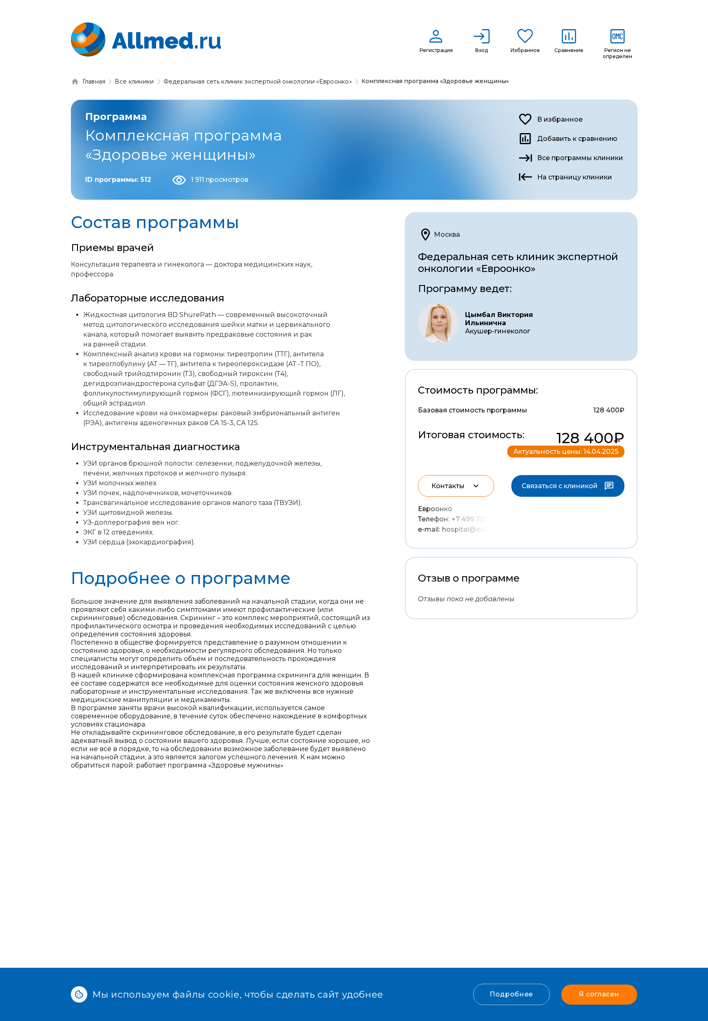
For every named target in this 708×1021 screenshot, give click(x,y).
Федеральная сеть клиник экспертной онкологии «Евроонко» (518, 262)
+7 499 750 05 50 (480, 519)
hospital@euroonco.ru (479, 529)
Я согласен (599, 994)
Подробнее (511, 994)
